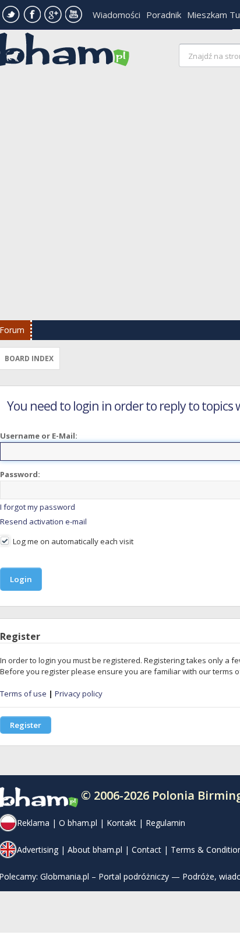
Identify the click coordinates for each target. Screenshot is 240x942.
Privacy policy (79, 693)
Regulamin (165, 822)
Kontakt (121, 822)
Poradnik (163, 14)
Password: (20, 474)
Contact (146, 849)
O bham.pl (78, 822)
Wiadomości (116, 14)
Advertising (37, 849)
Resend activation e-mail (43, 521)
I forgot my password (37, 507)
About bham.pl (95, 849)
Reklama (33, 822)
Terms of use (23, 693)
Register (25, 725)
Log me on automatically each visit (72, 541)
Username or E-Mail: (38, 435)
